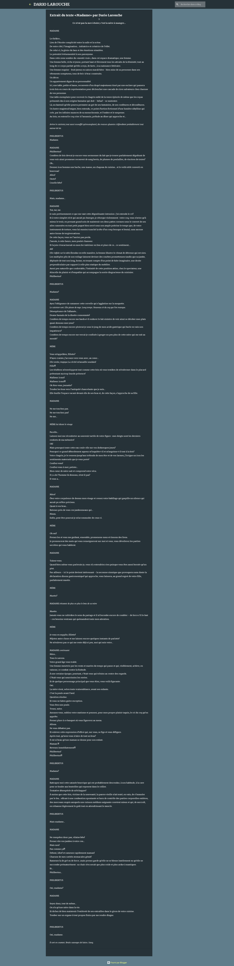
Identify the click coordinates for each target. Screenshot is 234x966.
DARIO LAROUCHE (52, 4)
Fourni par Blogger (118, 962)
